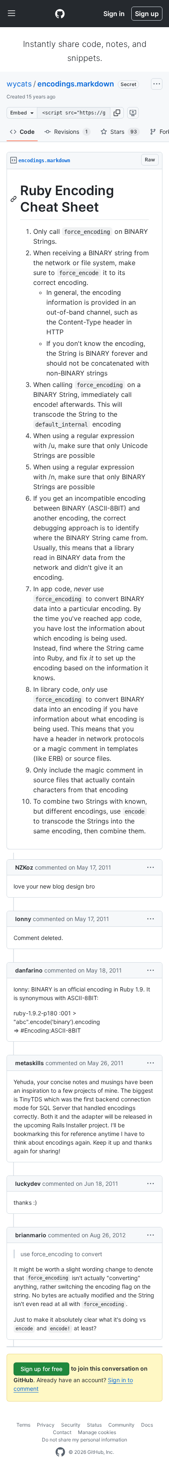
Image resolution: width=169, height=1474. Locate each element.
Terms (23, 1425)
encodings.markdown (75, 83)
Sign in (114, 13)
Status (94, 1425)
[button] (117, 113)
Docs (147, 1425)
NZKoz (24, 867)
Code (27, 131)
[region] (84, 509)
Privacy (46, 1425)
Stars (123, 131)
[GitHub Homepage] (60, 1452)
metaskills (29, 1062)
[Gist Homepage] (60, 14)
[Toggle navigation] (11, 13)
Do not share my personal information (84, 1440)
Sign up (147, 13)
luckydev (28, 1183)
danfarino (29, 970)
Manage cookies (97, 1432)
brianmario (30, 1234)
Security (70, 1425)
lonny (23, 918)
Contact (62, 1432)
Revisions (71, 131)
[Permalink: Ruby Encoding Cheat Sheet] (14, 199)
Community (121, 1425)
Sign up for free (41, 1368)
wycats (19, 83)
